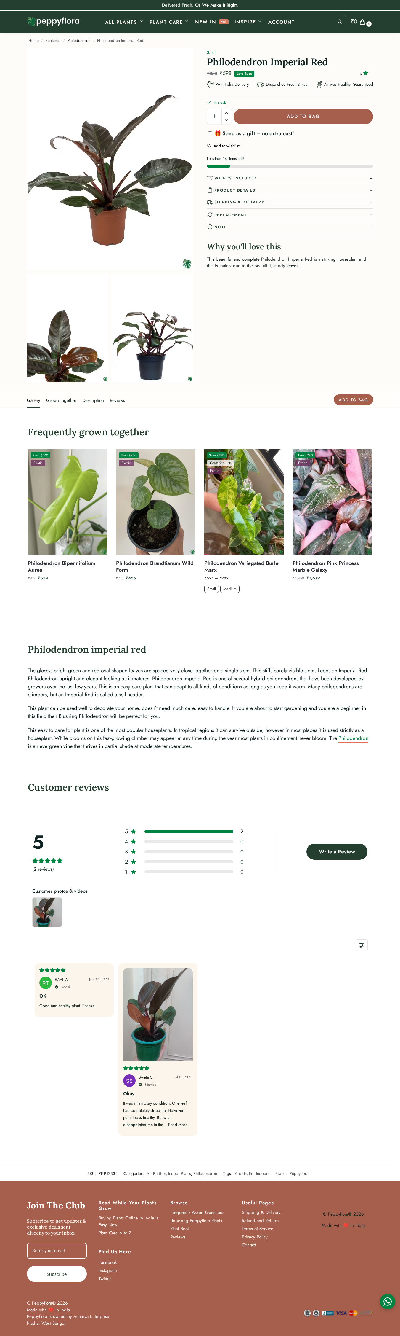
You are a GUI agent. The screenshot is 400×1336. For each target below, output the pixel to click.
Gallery (33, 400)
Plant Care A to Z (115, 1233)
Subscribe (57, 1274)
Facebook (108, 1262)
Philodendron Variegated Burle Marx (241, 567)
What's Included (235, 178)
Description (93, 400)
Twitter (105, 1279)
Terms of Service (257, 1228)
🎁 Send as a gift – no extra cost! (253, 133)
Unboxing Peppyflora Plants (196, 1220)
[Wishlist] (98, 458)
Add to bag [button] (67, 591)
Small (211, 589)
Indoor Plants (179, 1173)
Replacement (230, 215)
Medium (230, 589)
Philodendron (79, 40)
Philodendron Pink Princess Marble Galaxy (326, 567)
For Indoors (259, 1173)
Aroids (241, 1173)
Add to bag (303, 116)
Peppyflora (299, 1173)
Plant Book (180, 1228)
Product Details (235, 190)
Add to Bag (243, 603)
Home (33, 40)
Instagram (108, 1270)
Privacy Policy (255, 1237)
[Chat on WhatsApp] (387, 1301)
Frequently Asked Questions (197, 1212)
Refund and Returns (260, 1220)
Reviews (117, 400)
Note (220, 227)
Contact (249, 1245)
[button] (362, 22)
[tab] (35, 400)
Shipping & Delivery (239, 202)
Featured (53, 40)
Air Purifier (156, 1173)
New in (205, 21)
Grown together (61, 400)
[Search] (343, 21)
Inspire (245, 21)
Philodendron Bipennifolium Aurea (61, 567)
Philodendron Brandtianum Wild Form (155, 567)
